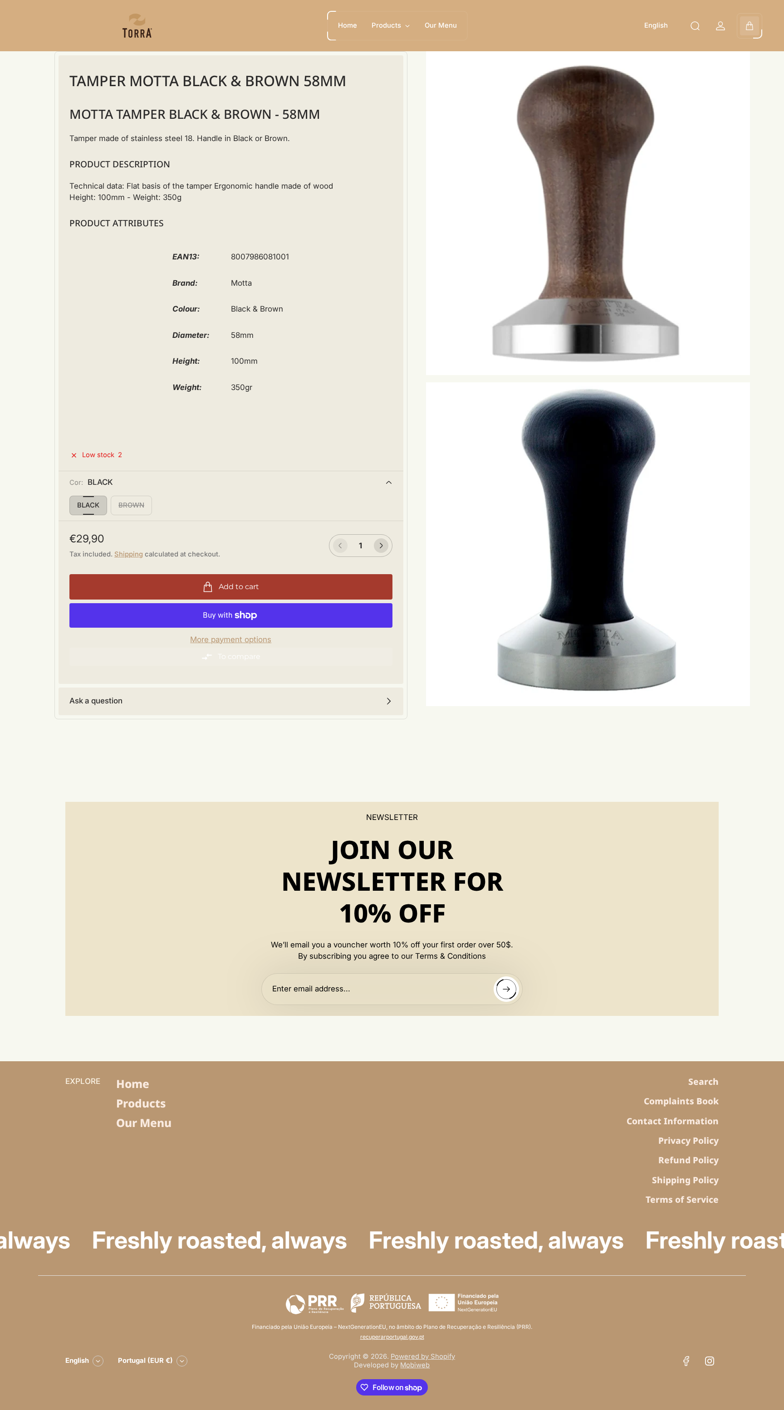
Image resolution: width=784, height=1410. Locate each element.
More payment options (230, 639)
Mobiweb (415, 1365)
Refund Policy (688, 1160)
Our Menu (144, 1122)
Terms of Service (682, 1199)
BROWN (131, 505)
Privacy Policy (688, 1141)
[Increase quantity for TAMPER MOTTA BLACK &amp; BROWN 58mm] (381, 545)
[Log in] (720, 26)
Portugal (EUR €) (145, 1360)
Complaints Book (681, 1101)
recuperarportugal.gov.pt (392, 1336)
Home (132, 1083)
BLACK (88, 505)
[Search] (695, 26)
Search (703, 1082)
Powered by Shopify (423, 1356)
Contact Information (673, 1121)
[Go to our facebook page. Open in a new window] (686, 1361)
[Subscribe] (506, 989)
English (656, 25)
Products (141, 1103)
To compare (239, 656)
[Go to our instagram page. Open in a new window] (710, 1361)
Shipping (128, 554)
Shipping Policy (685, 1180)
